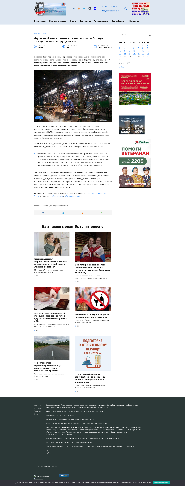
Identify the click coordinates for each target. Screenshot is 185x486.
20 (134, 54)
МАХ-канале (101, 193)
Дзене (37, 196)
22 (143, 54)
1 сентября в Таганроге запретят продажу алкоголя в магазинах (92, 315)
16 (148, 51)
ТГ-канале (90, 193)
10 (120, 51)
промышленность (61, 206)
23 (148, 54)
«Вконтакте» (57, 196)
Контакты (134, 21)
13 (134, 51)
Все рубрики (118, 21)
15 (143, 51)
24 (120, 56)
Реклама (37, 411)
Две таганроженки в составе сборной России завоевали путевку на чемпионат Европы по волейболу (92, 269)
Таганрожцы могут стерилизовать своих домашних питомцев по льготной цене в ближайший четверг (50, 263)
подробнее (59, 483)
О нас (36, 414)
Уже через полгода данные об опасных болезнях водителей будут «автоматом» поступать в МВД (50, 317)
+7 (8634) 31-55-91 (109, 7)
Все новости (40, 21)
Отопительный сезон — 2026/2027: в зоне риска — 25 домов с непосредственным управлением (90, 378)
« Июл (122, 67)
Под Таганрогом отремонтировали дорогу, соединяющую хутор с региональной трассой (47, 367)
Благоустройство (57, 21)
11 (124, 51)
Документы (85, 21)
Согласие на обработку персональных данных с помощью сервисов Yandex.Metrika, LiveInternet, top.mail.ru (90, 446)
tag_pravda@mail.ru (111, 11)
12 (129, 51)
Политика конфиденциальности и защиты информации (69, 442)
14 (138, 51)
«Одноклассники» (73, 196)
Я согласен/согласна (161, 483)
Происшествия (101, 21)
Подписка (38, 408)
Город (39, 117)
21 (138, 54)
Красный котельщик (43, 206)
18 (125, 54)
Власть (72, 21)
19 (129, 54)
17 (120, 54)
